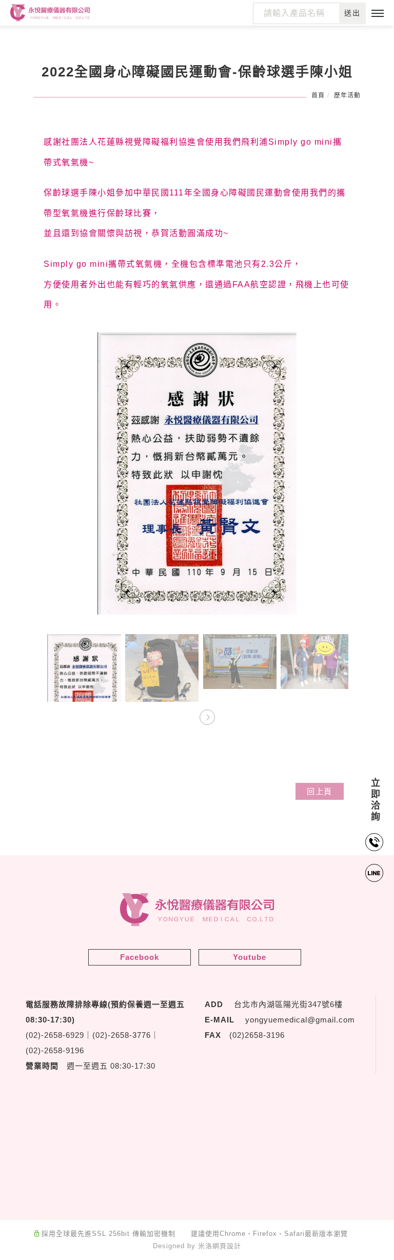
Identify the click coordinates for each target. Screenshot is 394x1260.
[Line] (375, 873)
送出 (352, 13)
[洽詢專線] (375, 842)
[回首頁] (50, 13)
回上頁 (319, 791)
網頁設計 (226, 1246)
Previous (187, 717)
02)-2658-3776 (123, 1035)
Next (207, 717)
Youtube (249, 957)
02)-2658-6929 (56, 1035)
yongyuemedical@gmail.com (300, 1019)
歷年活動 (347, 95)
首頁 (318, 95)
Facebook (139, 957)
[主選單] (377, 14)
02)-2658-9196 (56, 1050)
